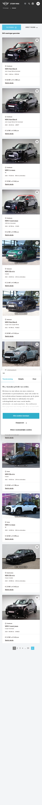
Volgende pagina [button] (32, 648)
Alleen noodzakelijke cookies (21, 430)
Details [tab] (21, 379)
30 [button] (28, 648)
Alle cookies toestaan (21, 416)
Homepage (6, 8)
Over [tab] (34, 379)
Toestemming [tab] (7, 379)
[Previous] (15, 60)
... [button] (25, 648)
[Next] (26, 60)
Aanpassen (20, 423)
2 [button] (17, 648)
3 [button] (19, 648)
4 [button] (22, 648)
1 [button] (14, 648)
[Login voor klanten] (32, 4)
